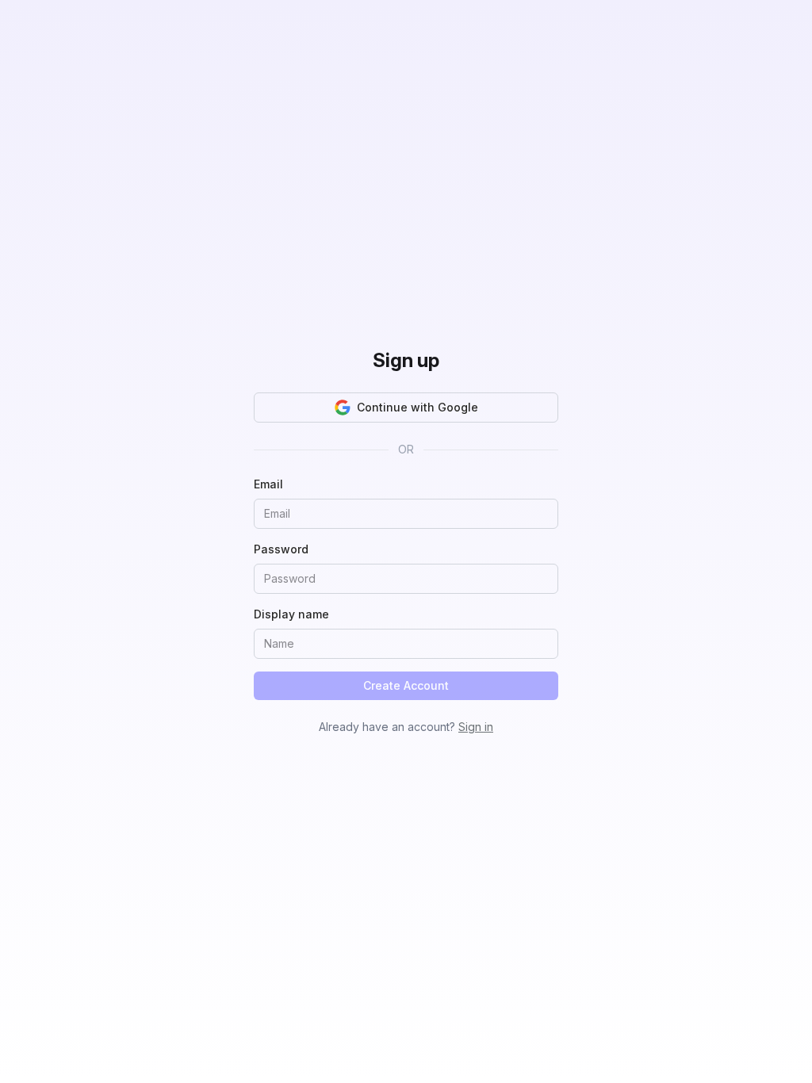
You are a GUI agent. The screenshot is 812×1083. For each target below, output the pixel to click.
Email (268, 484)
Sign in (475, 726)
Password (281, 549)
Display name (291, 614)
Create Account (406, 685)
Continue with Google (417, 407)
